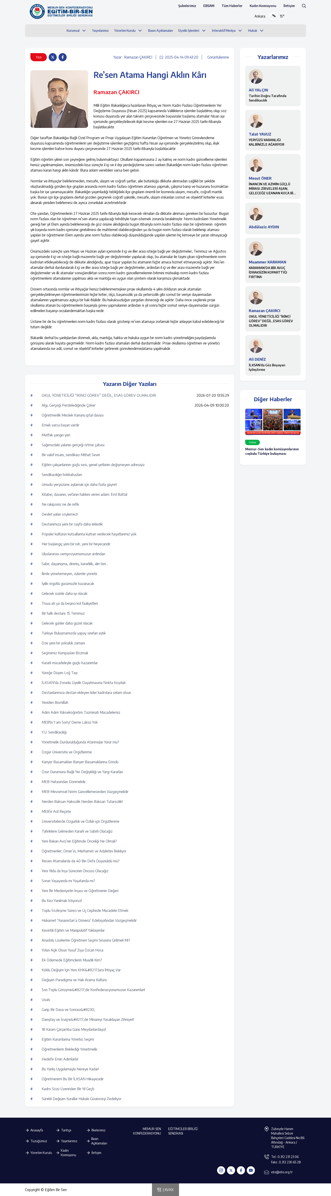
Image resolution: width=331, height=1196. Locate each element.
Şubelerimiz (187, 6)
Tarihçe (66, 1130)
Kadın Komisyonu (263, 6)
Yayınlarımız (69, 1141)
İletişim (289, 6)
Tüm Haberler (232, 6)
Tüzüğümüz (38, 1141)
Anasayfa (36, 1130)
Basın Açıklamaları (99, 1141)
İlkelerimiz (98, 1130)
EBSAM (208, 6)
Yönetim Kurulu (41, 1153)
